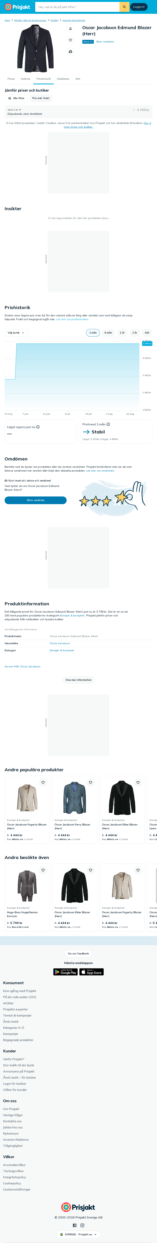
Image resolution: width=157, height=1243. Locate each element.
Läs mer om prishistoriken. (72, 319)
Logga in (139, 6)
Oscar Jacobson (60, 643)
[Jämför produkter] (70, 52)
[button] (70, 29)
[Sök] (124, 7)
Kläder (54, 20)
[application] (78, 378)
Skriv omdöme (105, 41)
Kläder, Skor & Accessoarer (30, 20)
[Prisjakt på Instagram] (82, 1225)
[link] (27, 810)
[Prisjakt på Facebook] (74, 1225)
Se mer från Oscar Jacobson (23, 666)
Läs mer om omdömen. (100, 470)
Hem (7, 20)
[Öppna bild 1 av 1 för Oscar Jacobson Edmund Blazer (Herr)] (35, 48)
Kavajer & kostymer (74, 20)
